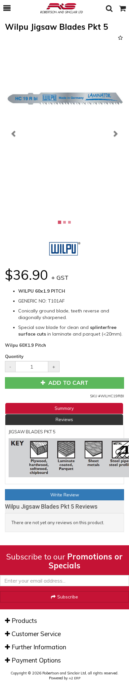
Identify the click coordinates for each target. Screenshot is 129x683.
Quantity (14, 356)
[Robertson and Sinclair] (58, 8)
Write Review (64, 495)
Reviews (64, 419)
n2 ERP (74, 678)
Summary (64, 408)
